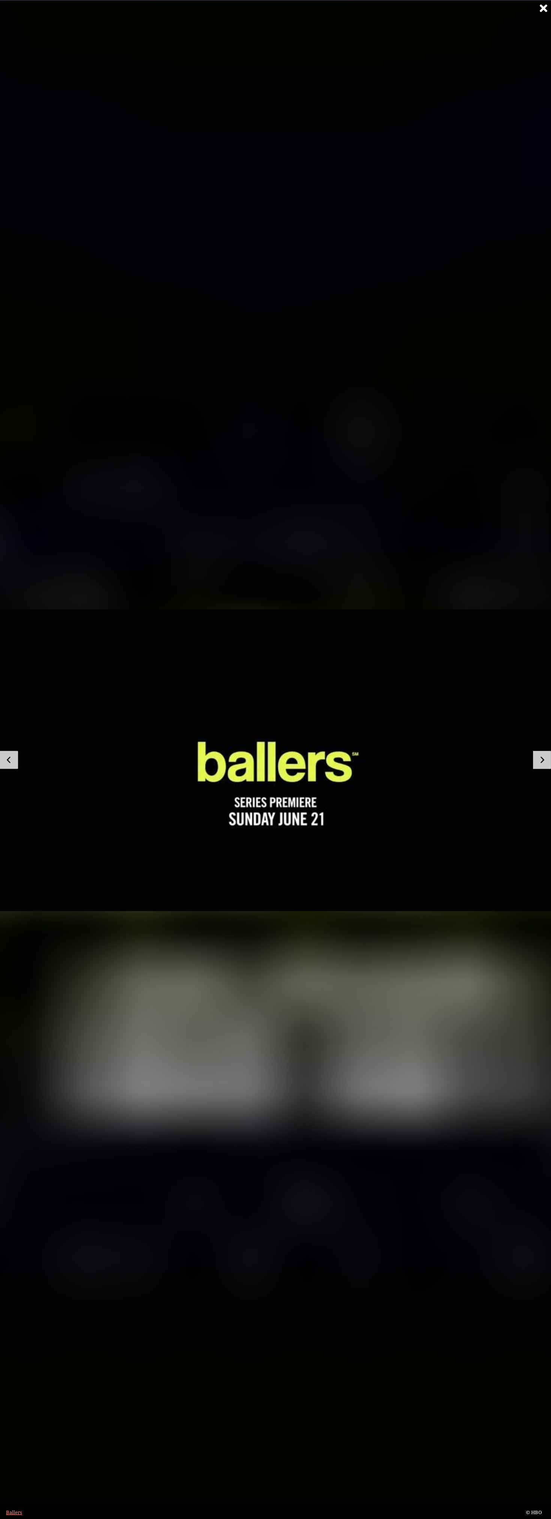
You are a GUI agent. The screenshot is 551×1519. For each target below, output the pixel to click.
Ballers (14, 1512)
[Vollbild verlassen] (543, 8)
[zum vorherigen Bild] (9, 760)
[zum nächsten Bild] (542, 760)
